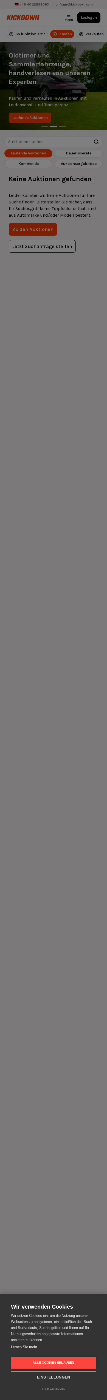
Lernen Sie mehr (24, 1347)
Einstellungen (53, 1377)
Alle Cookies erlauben (53, 1362)
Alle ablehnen (54, 1389)
